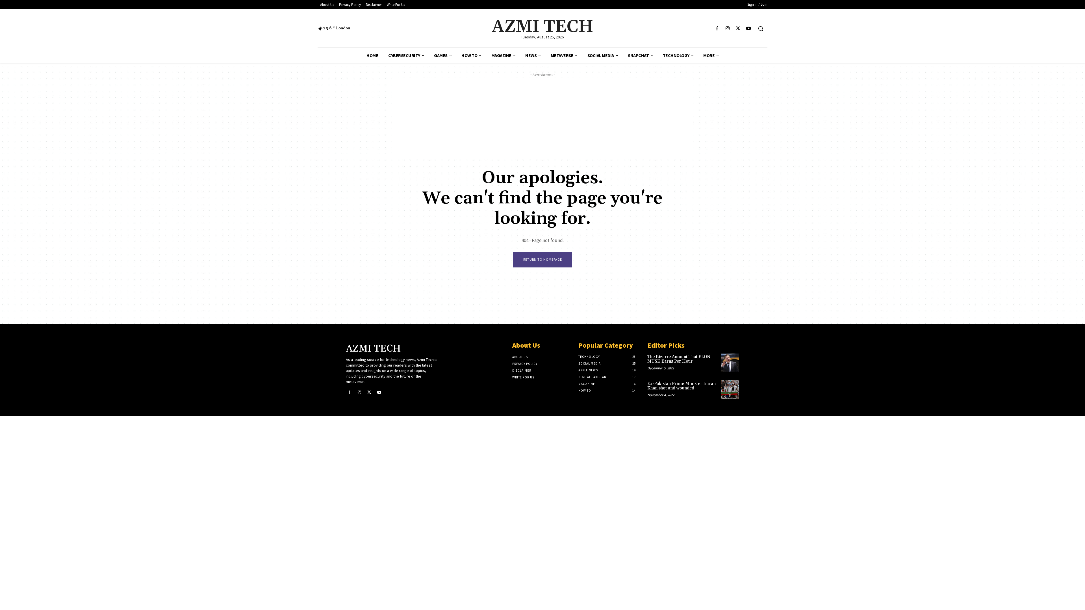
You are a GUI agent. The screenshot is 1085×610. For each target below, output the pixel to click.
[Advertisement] (542, 117)
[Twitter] (738, 28)
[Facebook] (717, 28)
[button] (760, 28)
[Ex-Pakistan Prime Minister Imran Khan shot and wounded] (730, 389)
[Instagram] (727, 28)
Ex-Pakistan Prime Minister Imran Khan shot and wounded (681, 386)
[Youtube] (748, 28)
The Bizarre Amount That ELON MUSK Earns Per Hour (678, 359)
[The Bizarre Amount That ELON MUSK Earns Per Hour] (730, 363)
